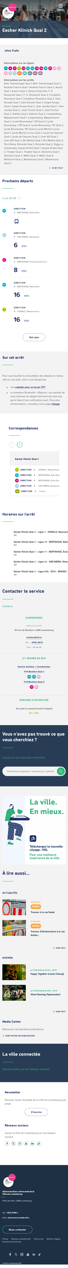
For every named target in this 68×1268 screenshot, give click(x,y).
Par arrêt (6, 26)
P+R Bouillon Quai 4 (34, 682)
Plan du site (38, 1239)
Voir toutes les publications (20, 1036)
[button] (11, 444)
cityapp (55, 403)
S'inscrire (36, 1112)
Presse (5, 1239)
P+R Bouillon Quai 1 (34, 671)
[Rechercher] (61, 771)
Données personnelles (11, 1242)
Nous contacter (17, 1229)
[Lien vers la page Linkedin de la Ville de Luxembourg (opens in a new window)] (32, 1143)
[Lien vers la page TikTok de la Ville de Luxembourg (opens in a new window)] (38, 1143)
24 (39, 677)
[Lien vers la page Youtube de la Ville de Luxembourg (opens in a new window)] (26, 1143)
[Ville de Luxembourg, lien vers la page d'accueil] (9, 17)
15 (32, 687)
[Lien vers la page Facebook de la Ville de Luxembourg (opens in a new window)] (7, 1143)
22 (34, 677)
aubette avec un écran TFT (30, 387)
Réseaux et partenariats (21, 1239)
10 (29, 677)
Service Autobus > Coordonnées (34, 666)
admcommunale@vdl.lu (18, 1217)
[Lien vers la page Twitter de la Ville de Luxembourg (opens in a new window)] (13, 1143)
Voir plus (34, 337)
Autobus (7, 606)
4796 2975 (37, 642)
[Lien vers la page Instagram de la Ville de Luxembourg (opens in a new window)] (19, 1143)
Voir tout (57, 168)
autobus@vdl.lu (34, 637)
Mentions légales (53, 1239)
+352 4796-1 (12, 1213)
